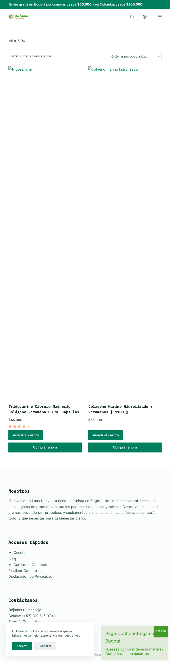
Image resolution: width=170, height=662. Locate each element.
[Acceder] (145, 17)
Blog (12, 559)
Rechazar (45, 646)
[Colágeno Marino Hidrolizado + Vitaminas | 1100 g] (125, 232)
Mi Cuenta (16, 552)
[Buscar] (132, 17)
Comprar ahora (45, 447)
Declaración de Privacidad (30, 576)
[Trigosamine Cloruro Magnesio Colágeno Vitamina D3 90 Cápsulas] (45, 232)
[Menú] (160, 17)
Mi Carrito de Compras (27, 564)
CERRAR (160, 631)
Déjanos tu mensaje (24, 610)
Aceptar (22, 646)
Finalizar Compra (22, 570)
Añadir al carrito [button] (26, 435)
